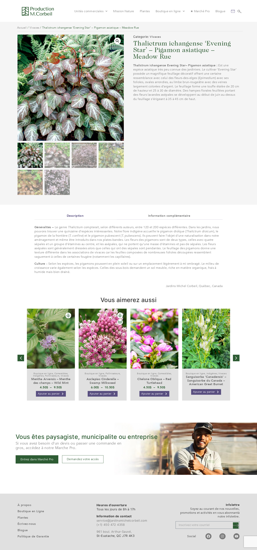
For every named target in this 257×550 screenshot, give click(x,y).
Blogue (220, 11)
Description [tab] (75, 216)
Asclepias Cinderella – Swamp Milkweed (103, 381)
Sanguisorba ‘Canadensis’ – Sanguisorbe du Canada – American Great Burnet (206, 380)
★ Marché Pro (200, 11)
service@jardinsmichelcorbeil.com (122, 520)
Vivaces (34, 28)
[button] (117, 41)
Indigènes (38, 375)
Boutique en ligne (168, 11)
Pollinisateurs (52, 375)
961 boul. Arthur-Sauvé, (114, 531)
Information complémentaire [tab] (169, 216)
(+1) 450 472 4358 (111, 525)
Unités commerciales (89, 11)
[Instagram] (222, 536)
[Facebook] (208, 536)
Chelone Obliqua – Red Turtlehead (154, 381)
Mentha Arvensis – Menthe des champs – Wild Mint (51, 381)
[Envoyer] (236, 525)
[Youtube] (236, 536)
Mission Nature (123, 11)
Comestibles (61, 373)
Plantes (145, 11)
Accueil (22, 28)
